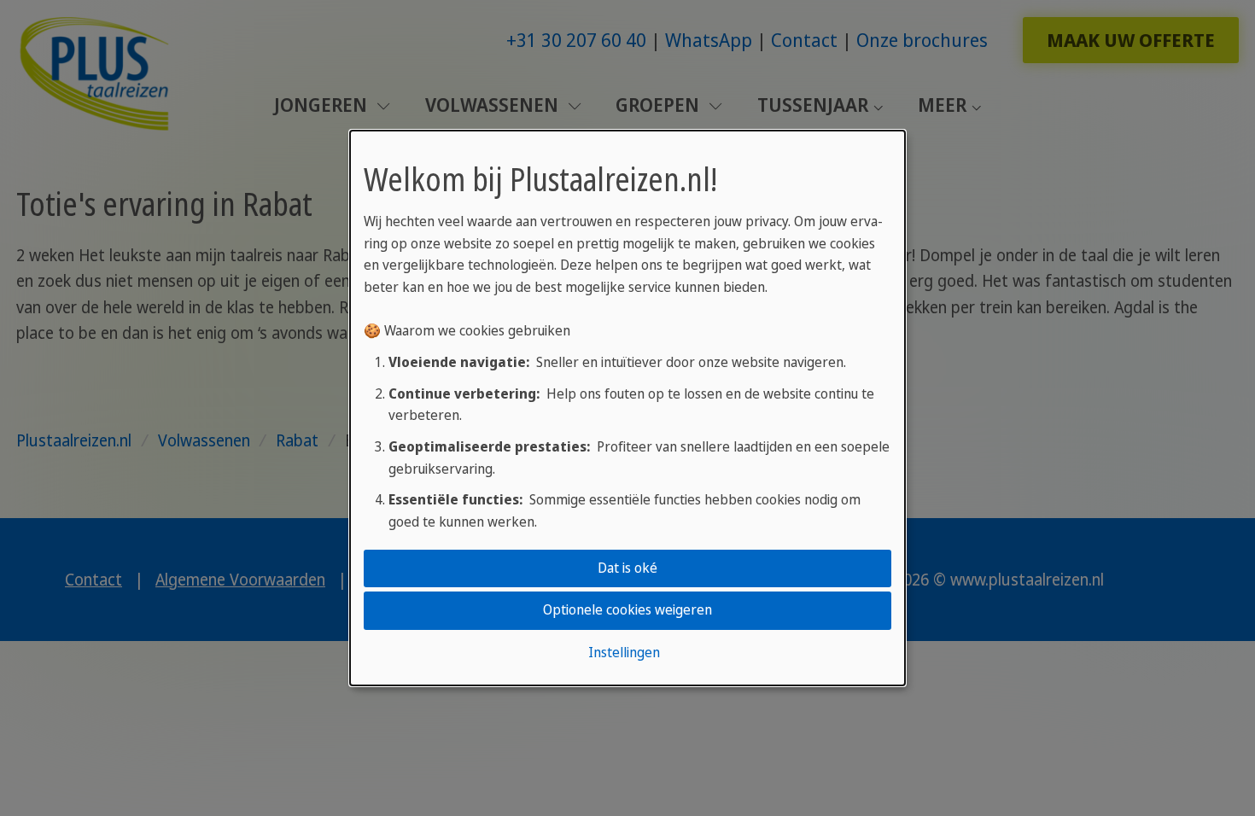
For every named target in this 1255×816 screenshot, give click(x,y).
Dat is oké (627, 567)
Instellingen (624, 652)
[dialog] (627, 408)
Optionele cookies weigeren (627, 610)
